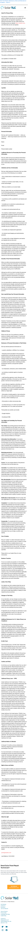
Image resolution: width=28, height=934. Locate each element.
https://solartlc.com (20, 23)
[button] (25, 7)
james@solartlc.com (6, 852)
